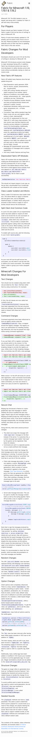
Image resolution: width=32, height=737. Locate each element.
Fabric (9, 3)
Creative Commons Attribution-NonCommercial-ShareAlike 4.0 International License (13, 726)
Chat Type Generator (16, 471)
